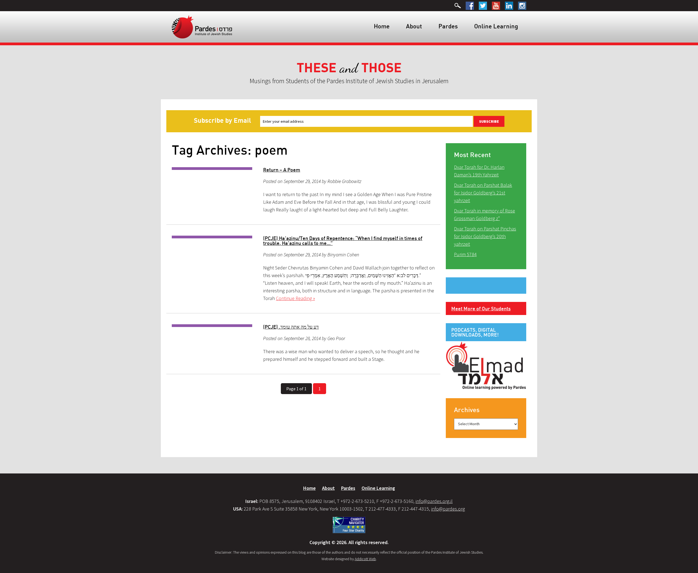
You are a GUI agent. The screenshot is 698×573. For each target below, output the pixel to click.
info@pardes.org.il (434, 501)
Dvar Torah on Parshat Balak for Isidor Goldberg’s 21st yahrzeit (483, 192)
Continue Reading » (295, 298)
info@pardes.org (448, 509)
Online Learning (496, 26)
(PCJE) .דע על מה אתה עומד (291, 327)
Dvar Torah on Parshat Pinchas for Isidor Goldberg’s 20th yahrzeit (485, 236)
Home (382, 26)
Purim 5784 (465, 254)
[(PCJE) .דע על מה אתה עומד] (212, 325)
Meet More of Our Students (481, 308)
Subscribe (489, 121)
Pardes (448, 26)
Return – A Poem (281, 170)
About (414, 26)
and (349, 68)
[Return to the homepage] (202, 26)
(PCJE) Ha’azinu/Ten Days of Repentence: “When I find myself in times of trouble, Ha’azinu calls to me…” (342, 240)
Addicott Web (365, 558)
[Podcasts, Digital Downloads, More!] (486, 365)
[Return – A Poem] (212, 168)
